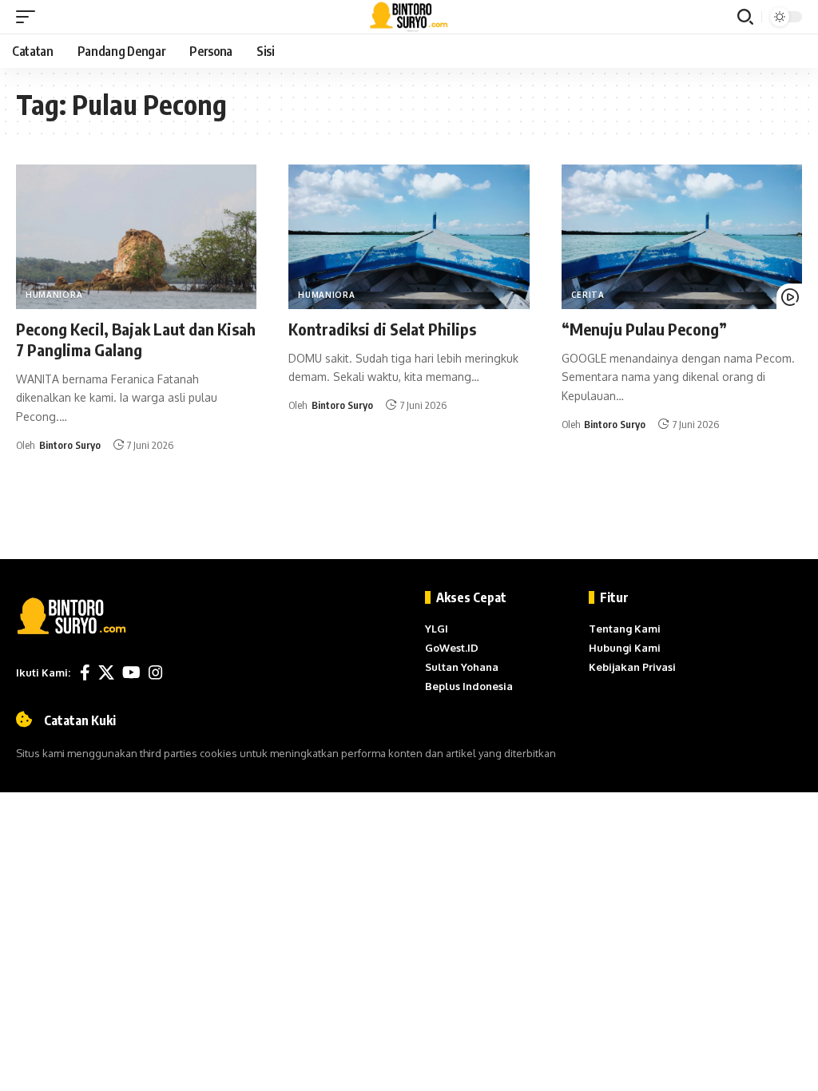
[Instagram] (156, 672)
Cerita (588, 295)
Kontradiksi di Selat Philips (382, 329)
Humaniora (54, 295)
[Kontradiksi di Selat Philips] (408, 237)
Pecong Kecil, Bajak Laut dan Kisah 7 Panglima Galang (136, 339)
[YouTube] (131, 672)
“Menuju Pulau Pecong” (644, 329)
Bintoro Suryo (70, 444)
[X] (106, 672)
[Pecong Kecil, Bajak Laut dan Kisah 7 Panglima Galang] (136, 237)
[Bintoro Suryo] (409, 17)
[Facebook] (85, 672)
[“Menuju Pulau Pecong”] (682, 237)
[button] (29, 16)
